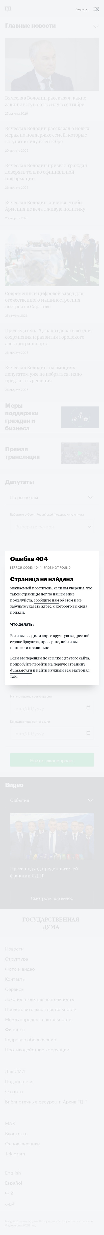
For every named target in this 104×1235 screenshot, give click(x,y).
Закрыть (81, 8)
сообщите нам (46, 600)
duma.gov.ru (21, 670)
